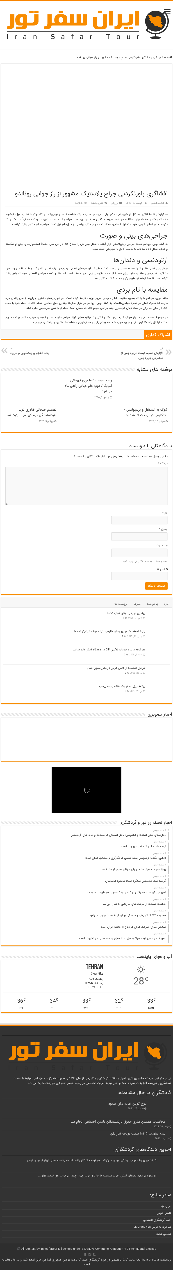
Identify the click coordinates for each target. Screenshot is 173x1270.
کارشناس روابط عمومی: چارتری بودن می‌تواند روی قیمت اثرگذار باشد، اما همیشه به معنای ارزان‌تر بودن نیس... (90, 1160)
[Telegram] (85, 1254)
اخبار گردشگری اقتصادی (157, 1219)
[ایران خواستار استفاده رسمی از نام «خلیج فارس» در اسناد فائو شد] (128, 748)
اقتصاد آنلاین (157, 203)
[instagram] (90, 1254)
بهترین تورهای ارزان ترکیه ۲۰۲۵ (126, 613)
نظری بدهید (97, 203)
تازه (166, 604)
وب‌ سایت (162, 545)
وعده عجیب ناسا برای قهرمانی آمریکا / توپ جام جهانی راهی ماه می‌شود (88, 386)
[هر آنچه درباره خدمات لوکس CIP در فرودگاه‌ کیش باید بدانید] (158, 655)
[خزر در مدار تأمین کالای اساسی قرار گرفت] (72, 729)
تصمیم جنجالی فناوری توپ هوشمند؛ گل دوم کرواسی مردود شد (31, 412)
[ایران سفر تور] (86, 24)
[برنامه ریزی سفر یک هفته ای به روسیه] (158, 692)
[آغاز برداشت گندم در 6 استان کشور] (100, 729)
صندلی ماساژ (163, 1233)
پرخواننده (152, 604)
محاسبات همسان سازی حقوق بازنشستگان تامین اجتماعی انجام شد (118, 1121)
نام (165, 512)
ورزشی (157, 57)
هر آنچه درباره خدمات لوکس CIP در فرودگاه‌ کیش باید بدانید (109, 649)
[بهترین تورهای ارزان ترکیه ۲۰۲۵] (158, 619)
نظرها (137, 604)
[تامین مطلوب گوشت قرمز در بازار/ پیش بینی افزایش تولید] (100, 748)
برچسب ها (120, 604)
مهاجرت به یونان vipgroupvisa (152, 1226)
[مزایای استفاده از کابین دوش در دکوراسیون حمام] (158, 673)
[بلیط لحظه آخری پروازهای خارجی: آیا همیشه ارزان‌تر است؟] (158, 637)
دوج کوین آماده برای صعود (127, 1103)
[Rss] (94, 1254)
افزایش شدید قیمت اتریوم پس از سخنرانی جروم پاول (142, 353)
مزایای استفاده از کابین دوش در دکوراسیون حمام (116, 668)
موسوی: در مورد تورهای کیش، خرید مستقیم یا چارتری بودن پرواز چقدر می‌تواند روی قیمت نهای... (97, 1175)
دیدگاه (163, 463)
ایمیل (163, 529)
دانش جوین (164, 1213)
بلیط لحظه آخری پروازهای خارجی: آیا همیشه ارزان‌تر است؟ (109, 631)
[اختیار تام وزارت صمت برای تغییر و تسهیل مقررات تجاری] (128, 729)
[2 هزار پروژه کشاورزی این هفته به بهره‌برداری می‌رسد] (156, 729)
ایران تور (166, 1206)
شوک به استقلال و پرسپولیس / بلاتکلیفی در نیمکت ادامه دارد (146, 412)
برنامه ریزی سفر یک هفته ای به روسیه (122, 686)
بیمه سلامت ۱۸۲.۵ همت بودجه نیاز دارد (137, 1133)
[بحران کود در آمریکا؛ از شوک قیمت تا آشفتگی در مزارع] (44, 729)
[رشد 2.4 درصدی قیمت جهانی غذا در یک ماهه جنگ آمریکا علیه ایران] (17, 729)
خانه (166, 57)
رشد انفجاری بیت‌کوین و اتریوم (29, 350)
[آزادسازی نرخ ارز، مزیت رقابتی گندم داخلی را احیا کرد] (156, 748)
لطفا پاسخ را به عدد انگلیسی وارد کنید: (145, 561)
